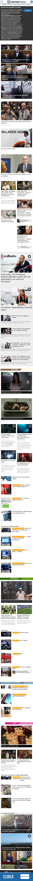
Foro (24, 4)
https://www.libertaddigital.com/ (8, 15)
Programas (4, 4)
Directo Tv (28, 4)
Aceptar (27, 10)
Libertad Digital (16, 1)
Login (31, 2)
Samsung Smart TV (17, 4)
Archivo (10, 4)
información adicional (12, 32)
